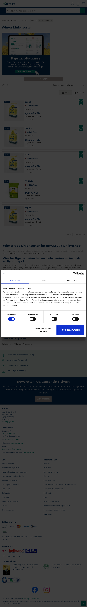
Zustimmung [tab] (15, 280)
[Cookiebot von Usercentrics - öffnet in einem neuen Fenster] (74, 273)
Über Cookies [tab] (71, 280)
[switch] (33, 319)
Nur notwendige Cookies (43, 329)
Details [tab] (43, 280)
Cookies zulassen (71, 330)
